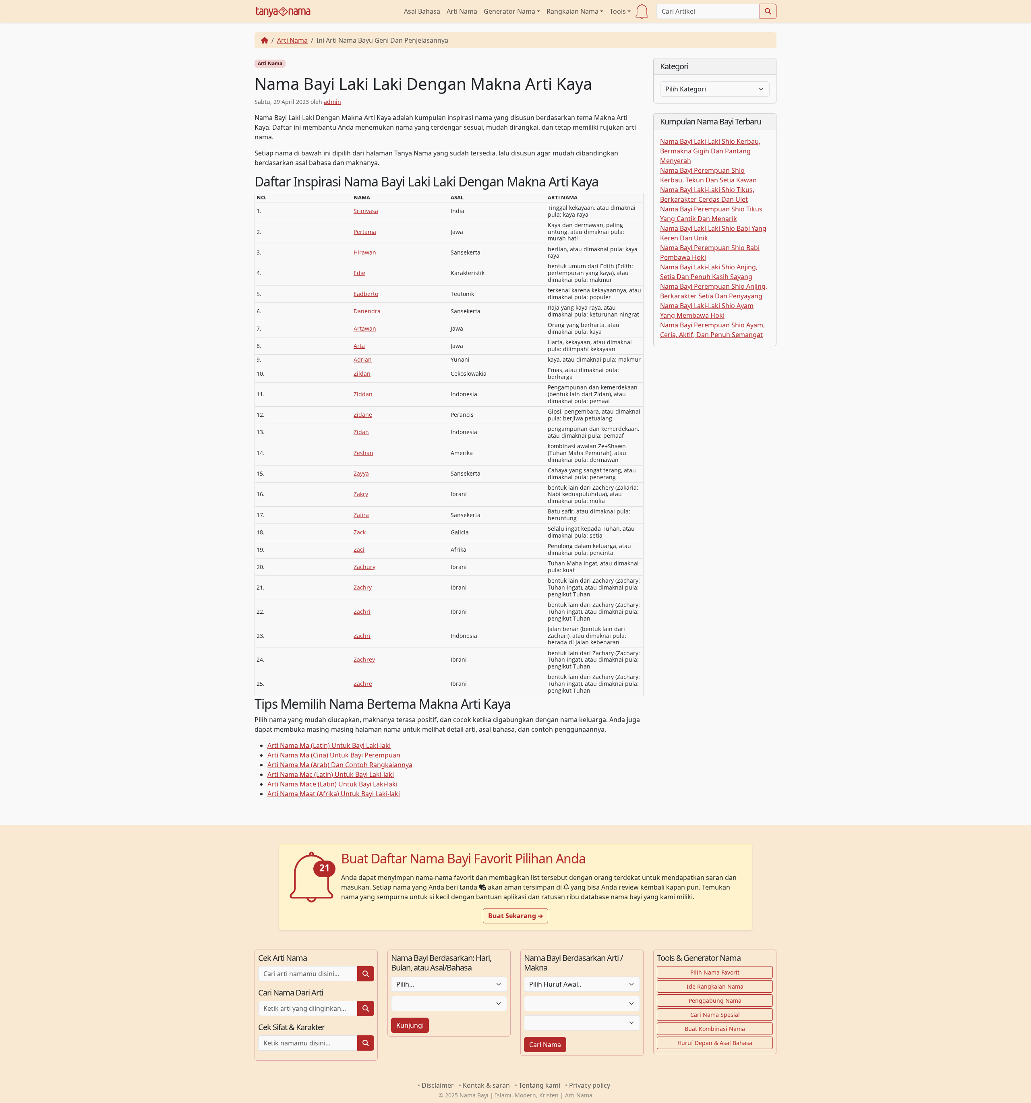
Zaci (359, 549)
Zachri (362, 611)
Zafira (361, 515)
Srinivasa (366, 211)
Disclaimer (438, 1085)
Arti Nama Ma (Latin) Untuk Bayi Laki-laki (329, 745)
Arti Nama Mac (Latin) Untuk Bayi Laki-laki (330, 774)
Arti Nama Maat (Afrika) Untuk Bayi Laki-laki (333, 793)
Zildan (362, 373)
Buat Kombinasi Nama (715, 1029)
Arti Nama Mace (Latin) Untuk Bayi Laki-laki (332, 784)
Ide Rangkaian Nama (715, 986)
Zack (360, 532)
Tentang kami (539, 1085)
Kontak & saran (486, 1085)
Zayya (361, 473)
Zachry (363, 587)
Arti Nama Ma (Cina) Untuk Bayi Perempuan (333, 755)
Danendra (367, 311)
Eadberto (366, 294)
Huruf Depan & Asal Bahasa (714, 1043)
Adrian (363, 359)
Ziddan (363, 394)
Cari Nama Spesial (715, 1014)
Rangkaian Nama (572, 11)
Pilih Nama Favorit (714, 972)
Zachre (363, 683)
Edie (359, 273)
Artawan (365, 328)
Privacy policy (589, 1085)
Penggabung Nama (715, 1000)
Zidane (363, 414)
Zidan (361, 432)
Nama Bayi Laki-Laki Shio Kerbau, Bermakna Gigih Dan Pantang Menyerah (710, 151)
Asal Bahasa (422, 11)
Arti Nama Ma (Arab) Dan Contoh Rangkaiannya (339, 764)
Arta (359, 346)
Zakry (361, 494)
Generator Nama (509, 11)
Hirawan (365, 252)
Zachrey (364, 659)
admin (332, 102)
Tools (618, 11)
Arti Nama (462, 11)
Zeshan (363, 453)
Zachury (364, 567)
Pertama (365, 232)
